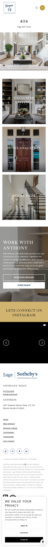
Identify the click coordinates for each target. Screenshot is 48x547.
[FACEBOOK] (19, 451)
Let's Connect (8, 441)
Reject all (24, 526)
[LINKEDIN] (26, 451)
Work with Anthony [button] (24, 277)
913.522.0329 (8, 391)
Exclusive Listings (10, 428)
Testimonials (8, 436)
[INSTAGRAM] (12, 451)
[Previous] (6, 343)
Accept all (24, 540)
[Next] (42, 343)
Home (5, 419)
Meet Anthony (9, 424)
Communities (8, 432)
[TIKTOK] (5, 451)
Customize (24, 533)
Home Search (24, 285)
